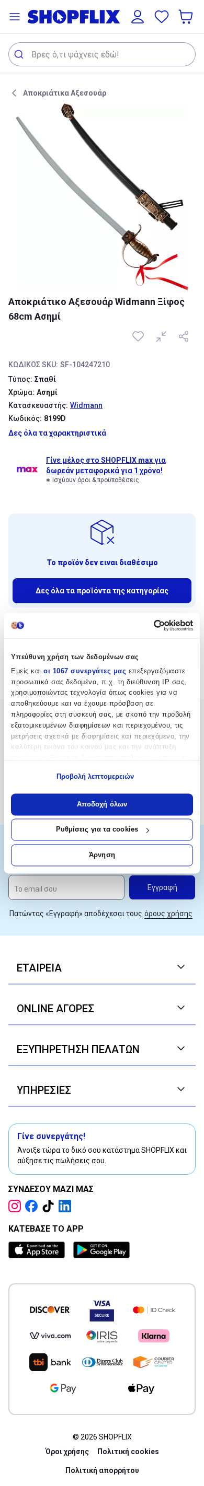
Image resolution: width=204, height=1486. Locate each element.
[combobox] (102, 54)
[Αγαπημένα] (161, 17)
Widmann (86, 405)
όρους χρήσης (168, 913)
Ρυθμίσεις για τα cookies (97, 830)
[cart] (187, 17)
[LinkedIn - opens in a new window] (67, 1206)
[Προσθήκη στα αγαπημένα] (139, 336)
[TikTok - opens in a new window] (50, 1206)
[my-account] (137, 17)
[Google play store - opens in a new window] (101, 1249)
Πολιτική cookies (128, 1451)
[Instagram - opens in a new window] (16, 1206)
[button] (14, 16)
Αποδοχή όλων (102, 804)
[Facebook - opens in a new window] (33, 1206)
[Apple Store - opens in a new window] (38, 1249)
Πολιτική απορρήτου (102, 1470)
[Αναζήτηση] (20, 54)
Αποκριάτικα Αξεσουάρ (64, 93)
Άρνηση (102, 855)
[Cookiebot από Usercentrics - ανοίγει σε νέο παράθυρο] (148, 625)
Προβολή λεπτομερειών (95, 777)
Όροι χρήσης (67, 1451)
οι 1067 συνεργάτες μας (84, 671)
